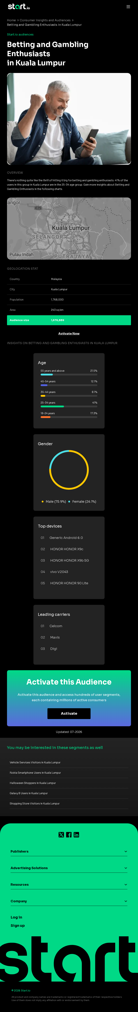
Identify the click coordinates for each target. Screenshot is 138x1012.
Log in (16, 917)
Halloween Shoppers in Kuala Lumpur (33, 783)
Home (11, 20)
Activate (69, 713)
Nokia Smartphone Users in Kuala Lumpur (35, 772)
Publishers (19, 851)
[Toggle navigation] (127, 6)
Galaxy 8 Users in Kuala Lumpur (29, 793)
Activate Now (69, 333)
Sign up (18, 925)
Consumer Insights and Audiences (45, 20)
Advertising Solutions (29, 868)
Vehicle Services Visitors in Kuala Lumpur (35, 762)
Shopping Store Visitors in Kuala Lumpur (34, 803)
